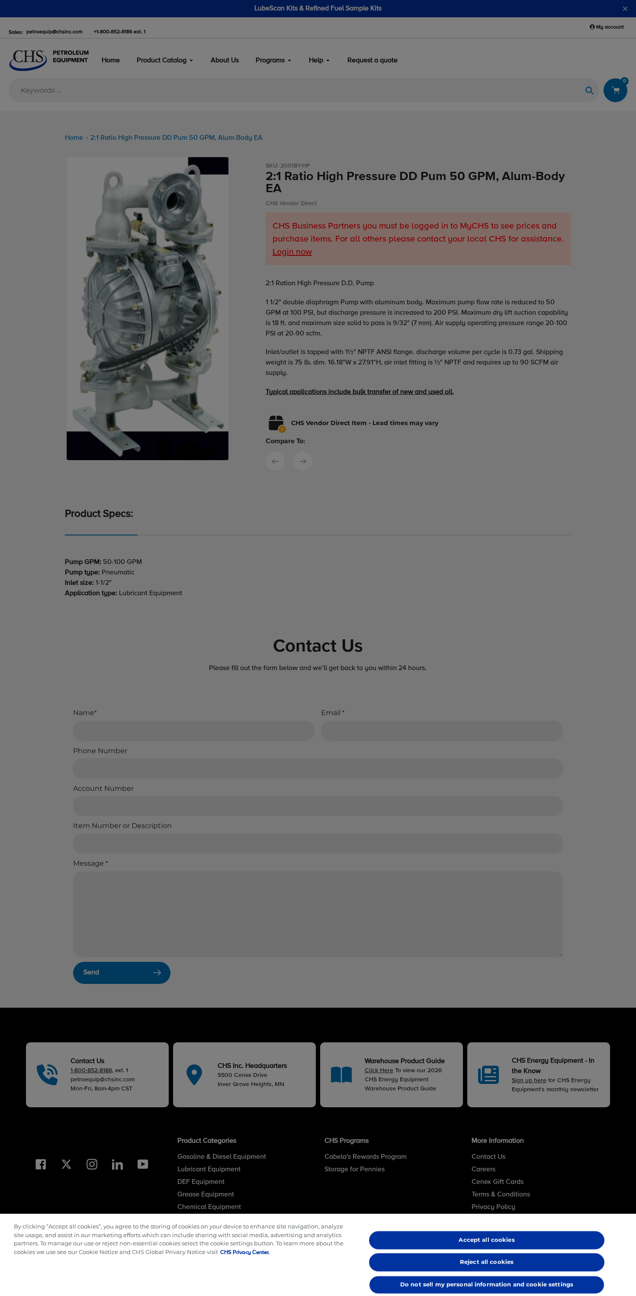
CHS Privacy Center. (245, 1252)
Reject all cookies (486, 1262)
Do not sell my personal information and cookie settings (486, 1284)
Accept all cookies (486, 1239)
